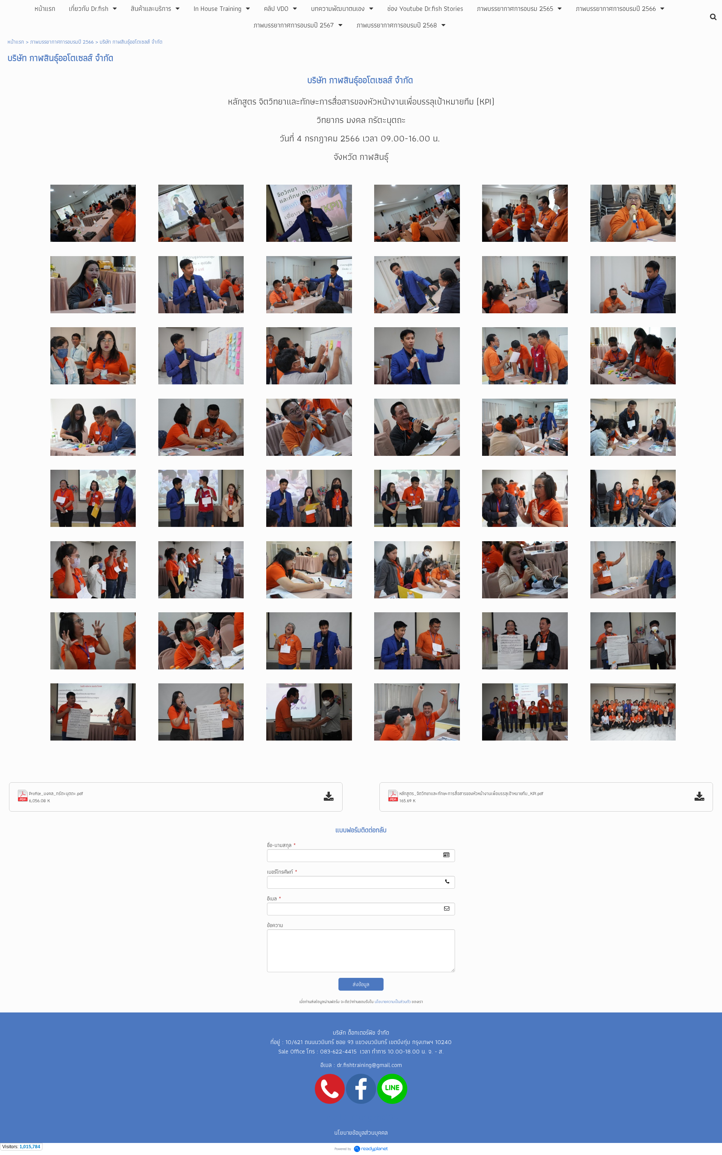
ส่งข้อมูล (361, 984)
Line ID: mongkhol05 (360, 1116)
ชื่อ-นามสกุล (281, 845)
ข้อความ (275, 925)
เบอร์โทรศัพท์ (282, 872)
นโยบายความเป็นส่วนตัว (393, 1001)
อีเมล (274, 898)
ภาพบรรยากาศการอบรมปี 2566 (62, 42)
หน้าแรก (16, 42)
